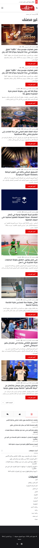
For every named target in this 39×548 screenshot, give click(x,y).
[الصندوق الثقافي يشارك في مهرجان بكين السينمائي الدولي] (19, 328)
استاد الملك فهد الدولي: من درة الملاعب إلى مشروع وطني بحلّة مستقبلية (20, 133)
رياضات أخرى (34, 507)
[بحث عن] (37, 8)
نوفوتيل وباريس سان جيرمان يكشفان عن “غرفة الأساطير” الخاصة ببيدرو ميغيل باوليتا (20, 387)
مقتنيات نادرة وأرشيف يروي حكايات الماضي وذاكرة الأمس (22, 420)
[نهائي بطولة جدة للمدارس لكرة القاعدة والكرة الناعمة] (19, 287)
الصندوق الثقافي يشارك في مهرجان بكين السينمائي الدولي (21, 344)
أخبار (36, 479)
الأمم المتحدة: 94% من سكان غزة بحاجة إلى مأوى (24, 425)
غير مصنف (35, 516)
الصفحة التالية (9, 402)
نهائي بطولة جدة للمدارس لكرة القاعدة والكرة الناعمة (22, 304)
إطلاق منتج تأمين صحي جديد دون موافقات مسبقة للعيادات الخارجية (17, 2)
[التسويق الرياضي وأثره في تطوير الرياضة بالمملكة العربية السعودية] (19, 157)
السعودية (35, 501)
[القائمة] (2, 8)
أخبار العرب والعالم (33, 482)
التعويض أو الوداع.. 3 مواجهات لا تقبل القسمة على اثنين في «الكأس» (21, 438)
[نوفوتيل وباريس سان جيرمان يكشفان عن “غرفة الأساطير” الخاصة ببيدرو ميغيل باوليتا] (19, 370)
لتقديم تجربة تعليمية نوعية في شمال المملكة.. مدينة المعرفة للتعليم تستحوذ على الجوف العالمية (20, 217)
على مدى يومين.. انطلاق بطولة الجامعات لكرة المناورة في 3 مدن (21, 261)
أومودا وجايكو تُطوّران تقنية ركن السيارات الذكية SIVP (23, 444)
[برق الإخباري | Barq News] (27, 8)
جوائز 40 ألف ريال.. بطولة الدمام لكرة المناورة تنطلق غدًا (23, 92)
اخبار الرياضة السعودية (32, 485)
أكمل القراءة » (31, 63)
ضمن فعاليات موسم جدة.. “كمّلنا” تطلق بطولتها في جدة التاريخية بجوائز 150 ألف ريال (20, 51)
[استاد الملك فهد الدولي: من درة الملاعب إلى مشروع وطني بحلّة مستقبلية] (19, 116)
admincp (34, 47)
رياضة (36, 510)
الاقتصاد (36, 495)
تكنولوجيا (35, 504)
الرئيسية (34, 14)
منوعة (36, 519)
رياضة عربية (35, 513)
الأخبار (36, 491)
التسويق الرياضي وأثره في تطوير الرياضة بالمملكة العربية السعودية (21, 173)
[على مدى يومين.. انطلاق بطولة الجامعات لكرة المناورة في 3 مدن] (19, 245)
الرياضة (36, 498)
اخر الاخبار (35, 488)
